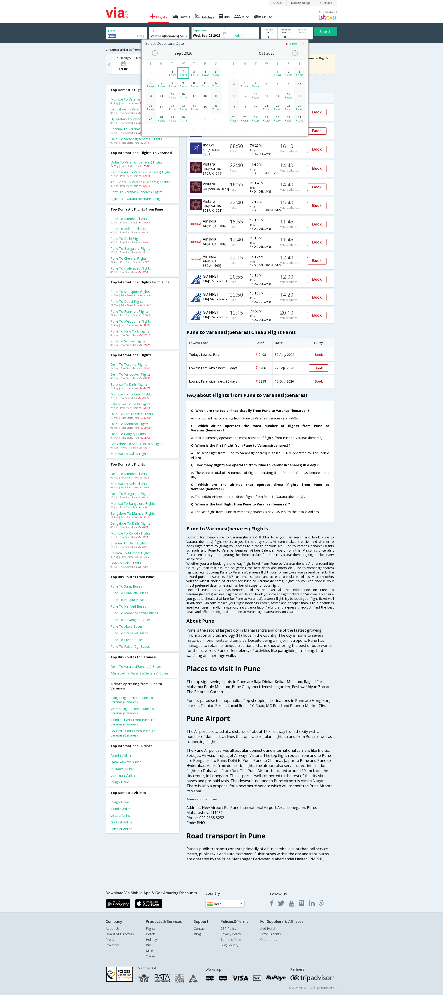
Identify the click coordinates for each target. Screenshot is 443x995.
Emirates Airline (122, 768)
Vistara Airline (121, 815)
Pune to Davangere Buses (131, 620)
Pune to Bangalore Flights (130, 248)
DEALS (277, 3)
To (153, 31)
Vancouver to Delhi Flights (130, 404)
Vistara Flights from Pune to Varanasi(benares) (132, 711)
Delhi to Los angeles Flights (132, 414)
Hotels (151, 934)
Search (325, 31)
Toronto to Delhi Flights (129, 384)
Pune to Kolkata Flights (128, 228)
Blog (197, 934)
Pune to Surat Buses (126, 586)
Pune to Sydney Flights (128, 341)
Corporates (268, 939)
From (111, 31)
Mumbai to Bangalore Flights (133, 503)
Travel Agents (270, 934)
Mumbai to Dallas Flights (130, 453)
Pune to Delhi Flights (126, 238)
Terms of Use (231, 939)
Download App (301, 3)
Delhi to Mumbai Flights (129, 474)
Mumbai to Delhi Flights (129, 483)
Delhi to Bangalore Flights (130, 493)
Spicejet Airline (121, 829)
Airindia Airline (121, 755)
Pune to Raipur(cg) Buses (130, 646)
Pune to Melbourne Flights (131, 321)
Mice (149, 950)
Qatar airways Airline (126, 762)
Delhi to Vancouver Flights (130, 374)
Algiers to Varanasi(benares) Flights (137, 198)
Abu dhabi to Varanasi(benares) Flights (140, 182)
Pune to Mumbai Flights (129, 219)
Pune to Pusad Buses (127, 640)
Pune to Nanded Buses (128, 606)
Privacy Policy (231, 934)
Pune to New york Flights (130, 331)
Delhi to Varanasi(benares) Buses (136, 666)
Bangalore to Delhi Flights (130, 523)
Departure (199, 30)
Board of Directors (120, 934)
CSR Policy (228, 928)
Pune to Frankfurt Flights (129, 311)
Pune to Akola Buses (127, 626)
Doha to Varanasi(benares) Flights (137, 162)
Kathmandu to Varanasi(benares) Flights (141, 172)
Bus (149, 945)
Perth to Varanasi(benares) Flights (136, 192)
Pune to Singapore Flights (130, 291)
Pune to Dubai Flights (127, 301)
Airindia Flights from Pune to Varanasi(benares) (133, 722)
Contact (200, 928)
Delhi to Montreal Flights (129, 424)
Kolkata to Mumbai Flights (131, 553)
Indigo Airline (120, 782)
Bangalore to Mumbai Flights (133, 513)
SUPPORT (326, 3)
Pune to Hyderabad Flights (131, 268)
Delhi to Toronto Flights (129, 364)
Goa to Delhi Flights (126, 563)
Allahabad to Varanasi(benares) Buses (139, 673)
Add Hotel (267, 928)
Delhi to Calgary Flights (128, 434)
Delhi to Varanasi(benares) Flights (136, 139)
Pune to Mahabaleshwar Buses (134, 613)
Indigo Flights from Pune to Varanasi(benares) (132, 699)
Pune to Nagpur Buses (128, 599)
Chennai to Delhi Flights (129, 543)
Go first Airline (121, 822)
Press (110, 939)
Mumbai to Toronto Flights (131, 394)
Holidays (152, 939)
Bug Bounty (229, 945)
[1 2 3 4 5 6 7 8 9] (269, 37)
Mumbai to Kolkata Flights (131, 533)
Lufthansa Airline (123, 775)
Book (317, 112)
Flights (151, 928)
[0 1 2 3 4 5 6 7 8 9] (285, 37)
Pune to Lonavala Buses (129, 593)
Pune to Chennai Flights (129, 258)
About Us (113, 928)
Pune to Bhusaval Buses (129, 633)
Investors (113, 945)
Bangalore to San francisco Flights (137, 444)
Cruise (150, 956)
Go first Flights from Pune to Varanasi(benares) (133, 733)
